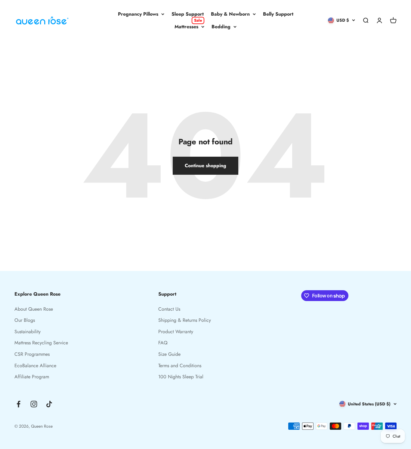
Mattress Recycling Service (41, 342)
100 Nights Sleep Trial (180, 376)
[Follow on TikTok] (49, 404)
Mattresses (188, 26)
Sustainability (27, 331)
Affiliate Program (31, 376)
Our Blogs (24, 320)
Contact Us (169, 309)
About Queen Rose (33, 309)
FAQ (163, 342)
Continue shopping (205, 165)
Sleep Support (188, 14)
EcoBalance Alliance (35, 365)
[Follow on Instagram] (34, 404)
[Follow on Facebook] (18, 404)
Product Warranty (175, 331)
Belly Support (278, 14)
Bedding (221, 26)
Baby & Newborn (230, 14)
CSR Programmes (32, 354)
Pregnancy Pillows (138, 14)
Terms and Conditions (179, 365)
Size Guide (169, 354)
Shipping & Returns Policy (184, 320)
